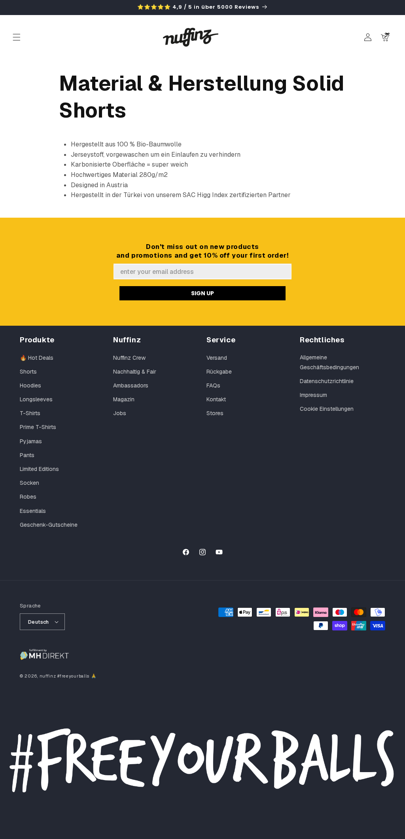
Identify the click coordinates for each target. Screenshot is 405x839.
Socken (29, 482)
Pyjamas (31, 441)
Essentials (33, 510)
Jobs (119, 413)
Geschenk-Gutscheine (49, 524)
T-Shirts (30, 413)
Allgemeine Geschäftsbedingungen (329, 362)
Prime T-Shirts (38, 427)
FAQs (213, 385)
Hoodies (30, 385)
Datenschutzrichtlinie (327, 381)
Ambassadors (130, 385)
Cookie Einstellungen (327, 408)
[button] (16, 37)
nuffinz (48, 676)
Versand (216, 357)
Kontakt (216, 399)
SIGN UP (202, 293)
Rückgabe (219, 371)
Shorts (28, 371)
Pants (27, 455)
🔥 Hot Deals (36, 357)
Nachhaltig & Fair (134, 371)
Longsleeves (36, 399)
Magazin (123, 399)
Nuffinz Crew (129, 357)
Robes (28, 496)
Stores (214, 413)
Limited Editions (39, 469)
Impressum (313, 395)
